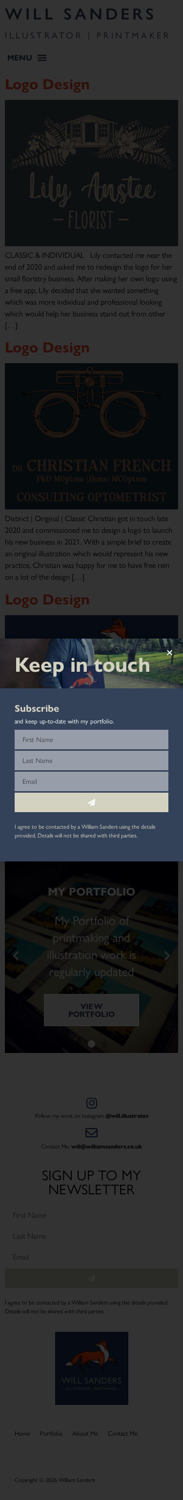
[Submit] (91, 802)
